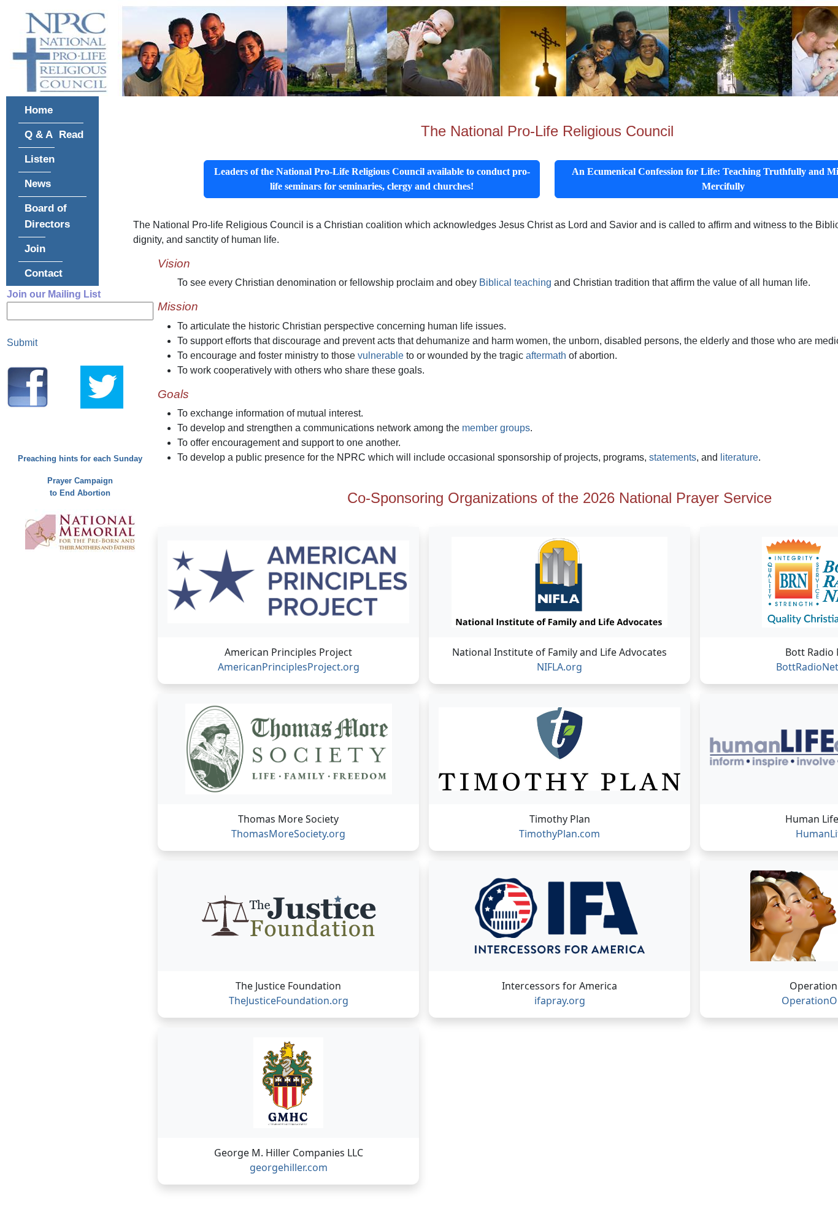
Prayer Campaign (80, 480)
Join (35, 248)
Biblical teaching (515, 282)
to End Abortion (80, 493)
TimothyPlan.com (559, 833)
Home (39, 110)
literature (739, 457)
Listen (40, 159)
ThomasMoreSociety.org (288, 833)
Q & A (39, 134)
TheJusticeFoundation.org (288, 1000)
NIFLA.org (559, 667)
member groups (496, 428)
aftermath (547, 355)
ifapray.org (559, 1000)
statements (672, 457)
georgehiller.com (289, 1167)
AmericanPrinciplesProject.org (288, 667)
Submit (22, 342)
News (38, 183)
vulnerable (381, 355)
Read (71, 134)
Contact (44, 273)
